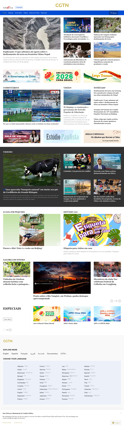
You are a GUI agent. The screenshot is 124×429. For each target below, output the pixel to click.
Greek (45, 373)
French (45, 366)
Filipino (22, 399)
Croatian (23, 386)
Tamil (88, 379)
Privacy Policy (7, 422)
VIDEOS (7, 152)
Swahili (90, 376)
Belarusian (24, 373)
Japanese (46, 396)
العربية (32, 353)
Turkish (89, 386)
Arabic (22, 370)
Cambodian (22, 383)
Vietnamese (91, 396)
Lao (65, 366)
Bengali (21, 376)
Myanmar (69, 376)
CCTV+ (63, 353)
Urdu (87, 392)
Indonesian (49, 389)
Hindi (43, 383)
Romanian (68, 396)
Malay (68, 370)
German (45, 370)
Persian (67, 383)
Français (24, 353)
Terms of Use (18, 422)
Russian (67, 399)
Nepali (66, 379)
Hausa (44, 376)
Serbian (89, 366)
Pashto (66, 392)
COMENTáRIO (10, 88)
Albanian (22, 366)
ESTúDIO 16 (70, 212)
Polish (66, 386)
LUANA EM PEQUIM (13, 212)
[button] (111, 301)
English (6, 353)
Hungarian (46, 386)
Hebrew (45, 379)
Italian (44, 392)
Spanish (89, 373)
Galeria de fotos (13, 260)
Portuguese (69, 389)
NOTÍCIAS (99, 88)
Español (15, 353)
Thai (87, 383)
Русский (41, 353)
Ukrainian (91, 389)
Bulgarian (24, 379)
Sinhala (89, 370)
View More (7, 319)
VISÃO (67, 88)
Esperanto (24, 396)
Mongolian (68, 373)
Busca (115, 13)
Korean (45, 399)
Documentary (52, 353)
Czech (21, 389)
